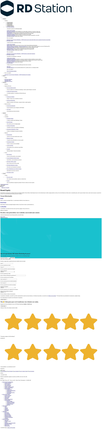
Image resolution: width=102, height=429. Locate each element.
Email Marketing (9, 32)
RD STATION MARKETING (8, 382)
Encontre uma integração (11, 105)
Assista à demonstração (4, 184)
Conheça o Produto (8, 395)
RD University (9, 154)
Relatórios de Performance (11, 60)
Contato (4, 173)
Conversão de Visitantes (11, 34)
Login (2, 186)
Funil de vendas (9, 45)
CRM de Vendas (9, 23)
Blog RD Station (9, 122)
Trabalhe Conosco (8, 421)
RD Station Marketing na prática (12, 165)
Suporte (8, 180)
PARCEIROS (5, 405)
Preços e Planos (7, 396)
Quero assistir (2, 216)
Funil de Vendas (9, 401)
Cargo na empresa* (3, 270)
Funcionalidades (7, 388)
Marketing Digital (9, 22)
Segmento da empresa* (4, 286)
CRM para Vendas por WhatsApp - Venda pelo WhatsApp (16, 46)
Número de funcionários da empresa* (6, 291)
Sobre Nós (6, 420)
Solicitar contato (3, 299)
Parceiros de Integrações (11, 100)
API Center (9, 109)
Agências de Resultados (11, 125)
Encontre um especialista (46, 39)
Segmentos (33, 53)
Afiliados (6, 408)
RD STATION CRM (6, 394)
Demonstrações (9, 134)
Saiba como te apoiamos (38, 39)
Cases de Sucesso (14, 39)
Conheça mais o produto (11, 30)
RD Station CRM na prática (11, 161)
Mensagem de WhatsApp (11, 31)
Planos (4, 75)
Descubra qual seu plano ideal (28, 39)
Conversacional (9, 24)
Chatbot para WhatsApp (11, 61)
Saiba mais (8, 66)
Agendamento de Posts (11, 392)
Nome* (1, 263)
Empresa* (2, 267)
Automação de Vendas (10, 47)
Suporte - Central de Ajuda (9, 386)
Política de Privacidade (11, 427)
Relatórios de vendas (10, 49)
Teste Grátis (3, 185)
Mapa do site (7, 424)
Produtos (4, 18)
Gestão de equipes (10, 48)
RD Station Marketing (10, 26)
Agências (6, 407)
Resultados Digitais (10, 118)
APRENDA (5, 411)
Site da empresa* (3, 282)
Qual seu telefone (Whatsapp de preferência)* (8, 275)
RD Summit (7, 412)
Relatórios (8, 404)
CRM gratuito (7, 397)
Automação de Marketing (11, 35)
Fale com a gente (9, 177)
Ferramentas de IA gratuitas (25, 74)
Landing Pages (9, 33)
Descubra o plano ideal (27, 53)
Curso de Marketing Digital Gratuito (13, 158)
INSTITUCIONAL (6, 419)
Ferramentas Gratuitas (10, 141)
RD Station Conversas (10, 54)
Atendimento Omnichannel (11, 59)
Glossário (8, 149)
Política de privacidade (52, 295)
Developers (6, 410)
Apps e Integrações (8, 384)
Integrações (9, 39)
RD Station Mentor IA (10, 67)
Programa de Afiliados (10, 96)
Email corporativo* (3, 279)
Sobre (6, 406)
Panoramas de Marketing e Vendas (12, 129)
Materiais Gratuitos (10, 138)
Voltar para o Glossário (5, 187)
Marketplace (7, 409)
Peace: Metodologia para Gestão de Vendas (14, 168)
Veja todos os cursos (10, 172)
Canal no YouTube (10, 145)
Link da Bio (9, 393)
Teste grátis (13, 257)
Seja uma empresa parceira (11, 87)
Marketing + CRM (20, 39)
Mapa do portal (7, 425)
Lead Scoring (9, 391)
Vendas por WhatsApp (10, 402)
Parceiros (4, 82)
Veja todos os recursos (10, 36)
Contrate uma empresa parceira (12, 91)
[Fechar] (10, 259)
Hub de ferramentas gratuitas (11, 71)
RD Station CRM (10, 40)
